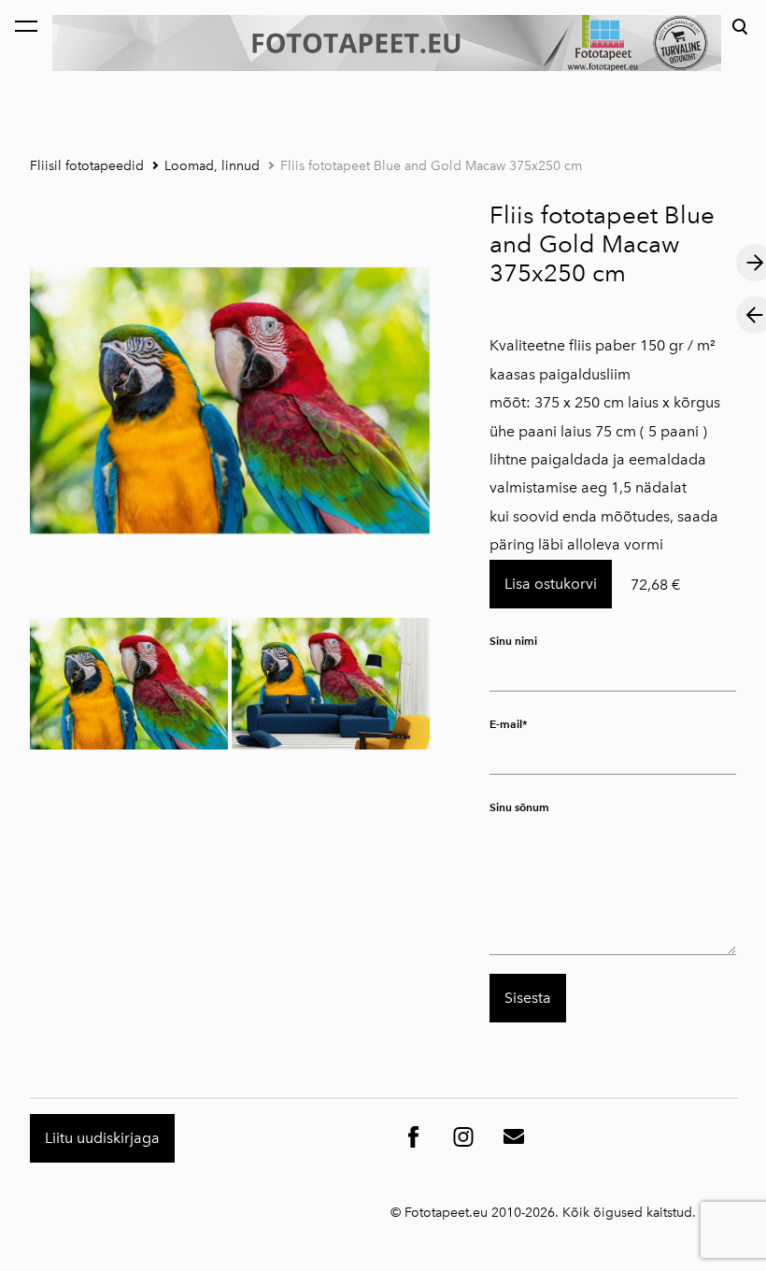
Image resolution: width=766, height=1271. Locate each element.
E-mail (505, 724)
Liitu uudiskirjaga (102, 1138)
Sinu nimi (513, 641)
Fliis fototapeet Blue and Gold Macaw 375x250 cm (431, 166)
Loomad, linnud (212, 166)
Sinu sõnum (519, 807)
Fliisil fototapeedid (87, 166)
